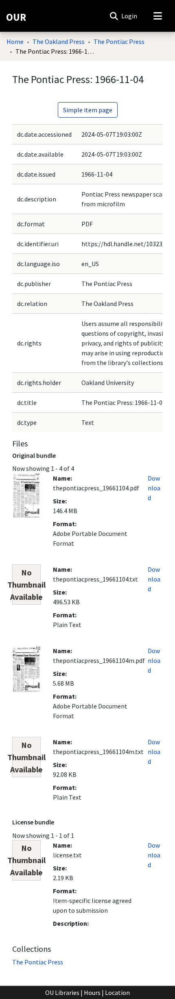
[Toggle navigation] (157, 16)
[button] (114, 16)
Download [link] (154, 488)
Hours (92, 992)
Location (117, 992)
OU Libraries (62, 992)
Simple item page (87, 110)
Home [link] (15, 41)
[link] (37, 962)
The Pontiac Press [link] (119, 41)
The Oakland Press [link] (59, 41)
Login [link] (129, 16)
